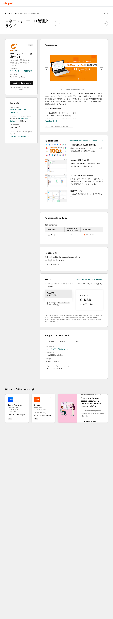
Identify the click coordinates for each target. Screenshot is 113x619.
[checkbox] (58, 294)
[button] (105, 13)
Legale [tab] (76, 341)
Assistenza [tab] (64, 341)
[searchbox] (81, 23)
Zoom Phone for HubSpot (15, 405)
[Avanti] (101, 69)
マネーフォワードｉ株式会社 (20, 71)
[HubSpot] (7, 3)
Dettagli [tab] (51, 341)
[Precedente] (46, 69)
